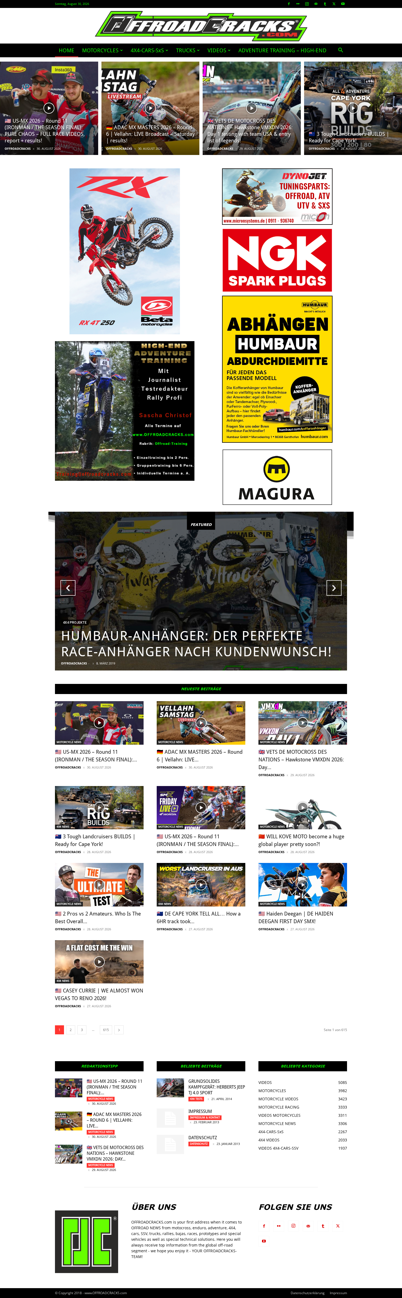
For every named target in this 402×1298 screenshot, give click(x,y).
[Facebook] (289, 4)
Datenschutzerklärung (308, 1293)
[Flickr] (298, 4)
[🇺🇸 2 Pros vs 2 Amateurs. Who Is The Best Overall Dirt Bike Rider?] (99, 884)
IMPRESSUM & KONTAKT (205, 1117)
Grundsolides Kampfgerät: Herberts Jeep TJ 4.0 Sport (216, 1087)
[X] (334, 4)
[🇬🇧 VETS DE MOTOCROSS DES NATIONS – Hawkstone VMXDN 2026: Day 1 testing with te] (252, 108)
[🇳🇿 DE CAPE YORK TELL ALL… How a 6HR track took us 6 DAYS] (201, 884)
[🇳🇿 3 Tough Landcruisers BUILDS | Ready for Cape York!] (99, 808)
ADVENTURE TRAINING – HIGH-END (282, 50)
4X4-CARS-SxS (147, 50)
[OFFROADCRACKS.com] (201, 26)
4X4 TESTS (196, 1098)
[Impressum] (170, 1118)
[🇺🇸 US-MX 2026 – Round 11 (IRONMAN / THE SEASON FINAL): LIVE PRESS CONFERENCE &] (201, 808)
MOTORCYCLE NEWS (69, 742)
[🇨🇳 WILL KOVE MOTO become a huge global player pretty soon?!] (302, 808)
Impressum (200, 1111)
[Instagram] (307, 4)
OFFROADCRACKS (18, 148)
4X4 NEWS (63, 826)
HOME (66, 50)
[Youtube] (343, 4)
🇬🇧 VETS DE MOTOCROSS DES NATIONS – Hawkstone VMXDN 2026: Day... (301, 759)
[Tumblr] (325, 4)
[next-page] (119, 1029)
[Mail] (316, 4)
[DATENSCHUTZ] (170, 1144)
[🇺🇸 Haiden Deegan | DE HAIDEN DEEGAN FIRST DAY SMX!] (302, 884)
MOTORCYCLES (100, 50)
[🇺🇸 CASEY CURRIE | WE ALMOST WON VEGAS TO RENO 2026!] (99, 962)
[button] (340, 50)
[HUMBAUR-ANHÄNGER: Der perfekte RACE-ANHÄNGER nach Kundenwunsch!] (201, 591)
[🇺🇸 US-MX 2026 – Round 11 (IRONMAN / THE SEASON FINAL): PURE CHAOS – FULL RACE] (49, 108)
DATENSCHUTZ (202, 1137)
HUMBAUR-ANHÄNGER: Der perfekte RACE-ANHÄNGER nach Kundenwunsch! (196, 644)
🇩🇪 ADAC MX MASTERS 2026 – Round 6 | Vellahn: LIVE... (114, 1120)
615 (106, 1030)
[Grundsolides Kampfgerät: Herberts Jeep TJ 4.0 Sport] (170, 1087)
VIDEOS (217, 50)
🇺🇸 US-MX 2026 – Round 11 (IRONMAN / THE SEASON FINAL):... (114, 1087)
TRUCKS (185, 50)
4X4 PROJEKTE (75, 622)
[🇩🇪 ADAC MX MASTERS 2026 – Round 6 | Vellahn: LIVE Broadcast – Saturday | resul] (150, 108)
